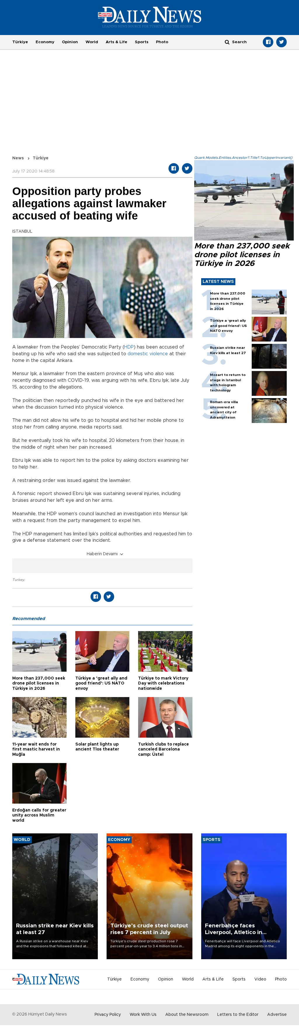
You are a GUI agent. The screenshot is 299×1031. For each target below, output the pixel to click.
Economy (45, 42)
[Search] (227, 41)
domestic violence (148, 353)
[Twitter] (281, 42)
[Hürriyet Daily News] (149, 17)
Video (260, 979)
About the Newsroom (186, 1015)
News (18, 158)
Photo (162, 42)
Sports (141, 42)
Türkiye (20, 42)
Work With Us (143, 1015)
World (92, 42)
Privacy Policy (108, 1015)
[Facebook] (268, 42)
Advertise (277, 1015)
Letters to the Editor (237, 1015)
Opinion (70, 42)
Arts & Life (116, 42)
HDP (129, 347)
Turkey (18, 579)
